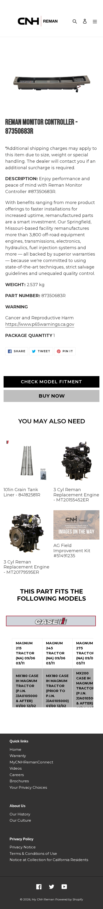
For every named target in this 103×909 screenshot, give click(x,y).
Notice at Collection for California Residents (49, 859)
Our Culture (20, 820)
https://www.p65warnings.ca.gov (39, 324)
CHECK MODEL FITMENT (51, 381)
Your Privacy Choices (28, 787)
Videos (16, 768)
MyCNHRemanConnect (31, 762)
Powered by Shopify (69, 899)
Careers (17, 774)
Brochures (19, 781)
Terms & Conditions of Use (33, 853)
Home (15, 749)
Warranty (18, 755)
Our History (20, 814)
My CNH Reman (43, 899)
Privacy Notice (23, 847)
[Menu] (95, 21)
